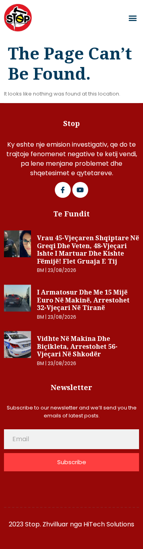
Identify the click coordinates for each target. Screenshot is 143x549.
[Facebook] (63, 190)
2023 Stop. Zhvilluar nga (46, 524)
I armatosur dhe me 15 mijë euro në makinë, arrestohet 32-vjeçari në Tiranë (83, 300)
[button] (132, 18)
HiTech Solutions (108, 524)
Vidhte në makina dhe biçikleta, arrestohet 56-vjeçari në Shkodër (77, 346)
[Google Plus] (80, 190)
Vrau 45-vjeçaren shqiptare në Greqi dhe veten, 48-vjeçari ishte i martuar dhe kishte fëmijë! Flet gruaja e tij (88, 249)
